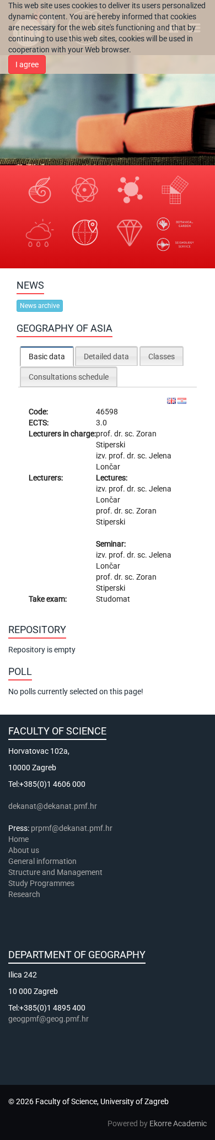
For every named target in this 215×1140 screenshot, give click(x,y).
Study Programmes (41, 883)
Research (25, 894)
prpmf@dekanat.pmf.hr (71, 828)
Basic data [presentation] (47, 356)
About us (24, 850)
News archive (40, 306)
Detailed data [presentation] (106, 356)
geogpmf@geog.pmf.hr (48, 1018)
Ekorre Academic (178, 1123)
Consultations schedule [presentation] (69, 376)
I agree (27, 64)
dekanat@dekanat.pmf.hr (52, 806)
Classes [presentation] (161, 356)
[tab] (47, 356)
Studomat (113, 599)
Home (18, 839)
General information (42, 861)
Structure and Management (55, 872)
